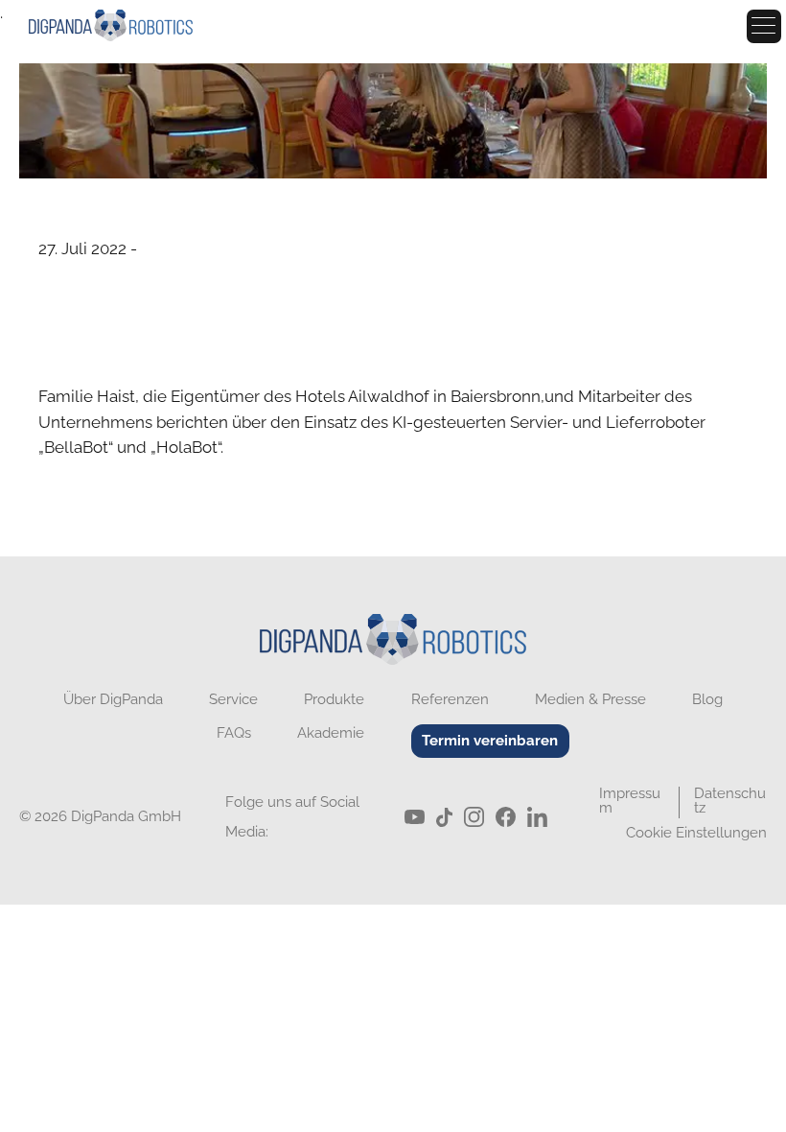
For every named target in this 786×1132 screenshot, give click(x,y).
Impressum (629, 800)
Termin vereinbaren (490, 740)
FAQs (234, 733)
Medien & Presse (306, 27)
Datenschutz (730, 800)
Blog (707, 700)
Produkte (334, 700)
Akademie (330, 733)
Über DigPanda (113, 700)
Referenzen (450, 700)
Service (233, 700)
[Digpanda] (393, 644)
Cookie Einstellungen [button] (696, 832)
